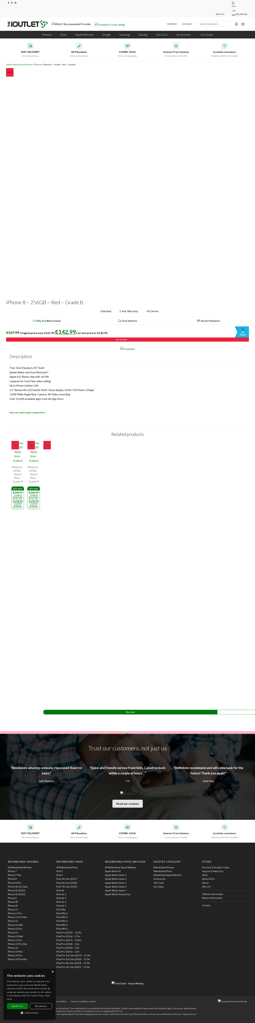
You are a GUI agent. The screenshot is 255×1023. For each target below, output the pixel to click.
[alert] (29, 994)
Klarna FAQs (208, 878)
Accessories (184, 34)
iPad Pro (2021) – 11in (67, 951)
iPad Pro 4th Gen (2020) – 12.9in (73, 963)
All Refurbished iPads (67, 867)
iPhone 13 (13, 932)
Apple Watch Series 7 (115, 890)
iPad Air (60, 890)
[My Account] (236, 24)
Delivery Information (212, 894)
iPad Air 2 (61, 894)
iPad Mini (61, 909)
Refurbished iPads (163, 871)
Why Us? (220, 14)
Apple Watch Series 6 (115, 886)
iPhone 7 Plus (14, 875)
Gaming (142, 34)
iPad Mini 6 (62, 928)
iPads (63, 34)
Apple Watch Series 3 (115, 875)
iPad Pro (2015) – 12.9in (68, 932)
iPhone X (12, 898)
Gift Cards (159, 882)
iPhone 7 (12, 871)
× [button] (52, 972)
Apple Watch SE (113, 871)
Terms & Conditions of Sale (83, 1001)
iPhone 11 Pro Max (17, 917)
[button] (29, 1013)
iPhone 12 (13, 921)
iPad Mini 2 (62, 913)
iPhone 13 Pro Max (17, 944)
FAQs (205, 875)
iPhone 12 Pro (15, 928)
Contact (187, 24)
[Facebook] (8, 3)
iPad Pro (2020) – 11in (67, 947)
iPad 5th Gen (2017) (66, 878)
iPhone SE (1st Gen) (18, 886)
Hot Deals (207, 34)
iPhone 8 (38, 64)
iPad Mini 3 (62, 917)
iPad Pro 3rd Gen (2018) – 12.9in (73, 959)
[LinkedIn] (15, 3)
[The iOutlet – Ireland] (28, 24)
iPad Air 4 (61, 902)
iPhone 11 (13, 909)
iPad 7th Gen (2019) (66, 886)
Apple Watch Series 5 (115, 882)
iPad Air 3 (61, 898)
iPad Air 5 (61, 905)
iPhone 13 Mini (15, 936)
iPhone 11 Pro (15, 913)
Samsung (124, 34)
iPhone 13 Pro (15, 940)
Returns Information (212, 898)
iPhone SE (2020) (16, 890)
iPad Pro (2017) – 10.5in (68, 940)
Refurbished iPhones (23, 64)
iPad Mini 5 (62, 925)
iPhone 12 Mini (15, 925)
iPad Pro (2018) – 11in (67, 944)
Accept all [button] (17, 1006)
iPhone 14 (13, 947)
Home (9, 64)
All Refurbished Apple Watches (120, 867)
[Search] (228, 24)
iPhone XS (13, 905)
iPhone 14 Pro (15, 955)
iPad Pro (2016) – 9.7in (68, 936)
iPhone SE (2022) (16, 894)
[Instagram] (12, 3)
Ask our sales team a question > (28, 412)
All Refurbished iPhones (20, 867)
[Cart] (243, 24)
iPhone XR (13, 902)
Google (106, 34)
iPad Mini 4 (62, 921)
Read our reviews (127, 803)
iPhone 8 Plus (14, 882)
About (205, 882)
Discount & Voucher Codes (215, 867)
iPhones (47, 34)
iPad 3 (59, 871)
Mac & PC (162, 34)
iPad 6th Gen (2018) (66, 882)
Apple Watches (84, 34)
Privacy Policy (60, 1001)
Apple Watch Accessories (117, 894)
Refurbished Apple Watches (167, 875)
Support (172, 24)
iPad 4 (59, 875)
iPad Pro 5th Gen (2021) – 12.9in (73, 967)
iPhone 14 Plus (15, 951)
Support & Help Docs (212, 871)
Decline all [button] (41, 1006)
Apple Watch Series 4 (115, 878)
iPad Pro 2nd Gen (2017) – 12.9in (73, 955)
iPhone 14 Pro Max (17, 959)
